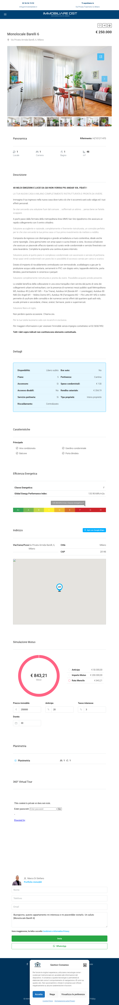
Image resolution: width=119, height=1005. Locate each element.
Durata (16, 716)
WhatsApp (61, 946)
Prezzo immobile (21, 703)
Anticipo (49, 703)
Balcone (23, 453)
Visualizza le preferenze (73, 994)
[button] (84, 964)
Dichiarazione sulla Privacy (65, 1001)
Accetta (39, 994)
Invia (59, 938)
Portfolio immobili (33, 882)
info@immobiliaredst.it (28, 7)
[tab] (100, 56)
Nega (52, 994)
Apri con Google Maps (95, 530)
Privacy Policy (89, 999)
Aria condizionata (27, 448)
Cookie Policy (48, 1001)
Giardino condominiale (75, 448)
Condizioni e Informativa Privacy (56, 931)
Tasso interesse (85, 703)
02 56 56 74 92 (28, 3)
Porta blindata (72, 453)
